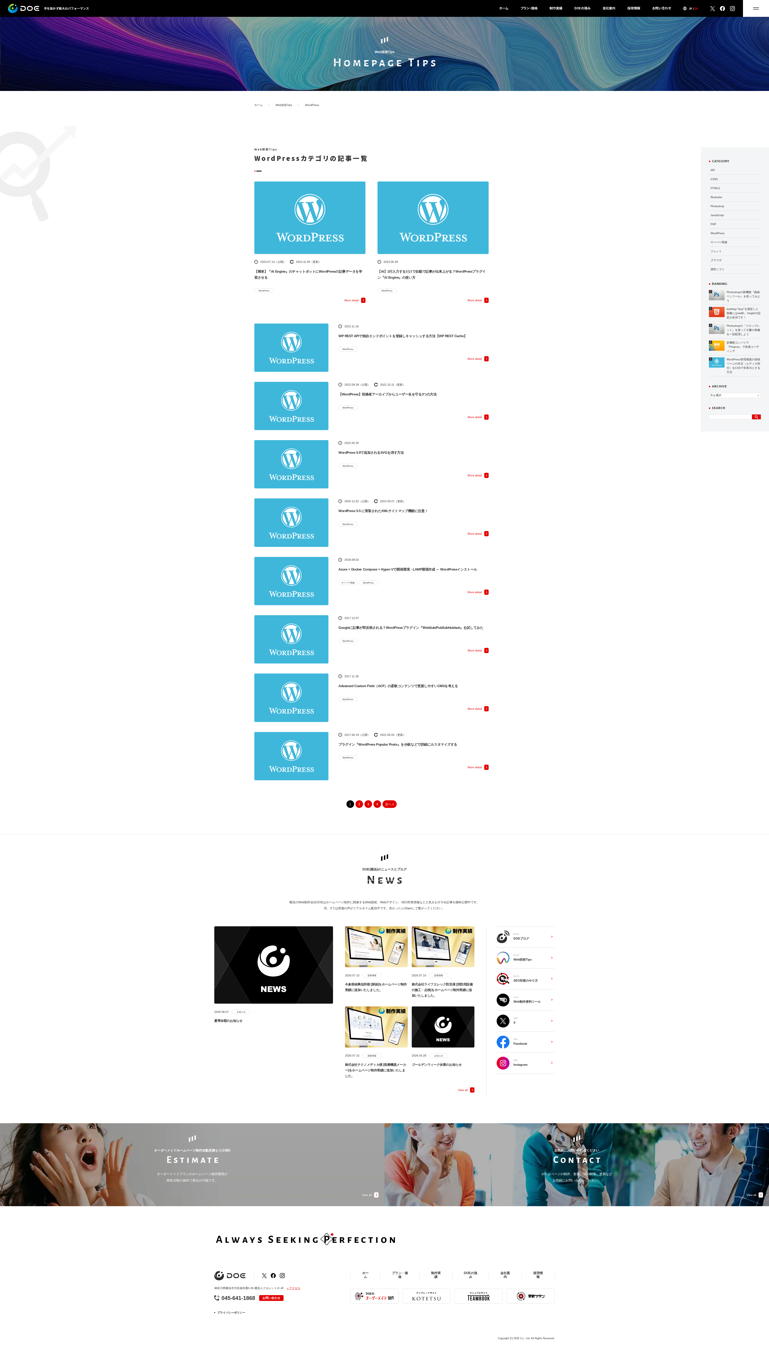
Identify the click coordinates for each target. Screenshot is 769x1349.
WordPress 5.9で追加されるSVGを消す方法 (371, 453)
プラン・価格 (528, 8)
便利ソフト (718, 269)
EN (696, 8)
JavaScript (717, 215)
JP (690, 8)
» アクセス (293, 1288)
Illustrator (716, 197)
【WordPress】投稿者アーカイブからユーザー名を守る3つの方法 (387, 394)
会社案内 (609, 8)
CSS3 (714, 179)
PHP (713, 224)
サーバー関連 (348, 583)
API (713, 170)
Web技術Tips (284, 105)
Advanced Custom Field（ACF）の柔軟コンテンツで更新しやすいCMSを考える (398, 686)
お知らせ (241, 1012)
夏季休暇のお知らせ (228, 1020)
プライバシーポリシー (231, 1312)
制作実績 (556, 8)
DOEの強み (582, 8)
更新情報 (371, 975)
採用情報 (633, 8)
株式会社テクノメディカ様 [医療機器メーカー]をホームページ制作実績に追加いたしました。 (375, 1070)
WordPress (264, 290)
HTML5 (715, 188)
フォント (716, 251)
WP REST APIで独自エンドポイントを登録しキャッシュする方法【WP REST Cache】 (402, 336)
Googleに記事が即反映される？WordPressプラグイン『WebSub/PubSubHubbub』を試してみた (410, 628)
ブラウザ (716, 260)
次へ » (389, 804)
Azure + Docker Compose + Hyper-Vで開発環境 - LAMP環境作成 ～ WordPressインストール (407, 569)
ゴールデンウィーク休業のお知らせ (437, 1064)
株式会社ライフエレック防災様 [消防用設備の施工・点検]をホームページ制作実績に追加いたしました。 (442, 990)
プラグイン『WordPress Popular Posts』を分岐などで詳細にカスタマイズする (397, 744)
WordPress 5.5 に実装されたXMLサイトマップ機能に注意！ (383, 511)
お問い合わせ (661, 8)
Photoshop (717, 206)
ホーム (503, 8)
